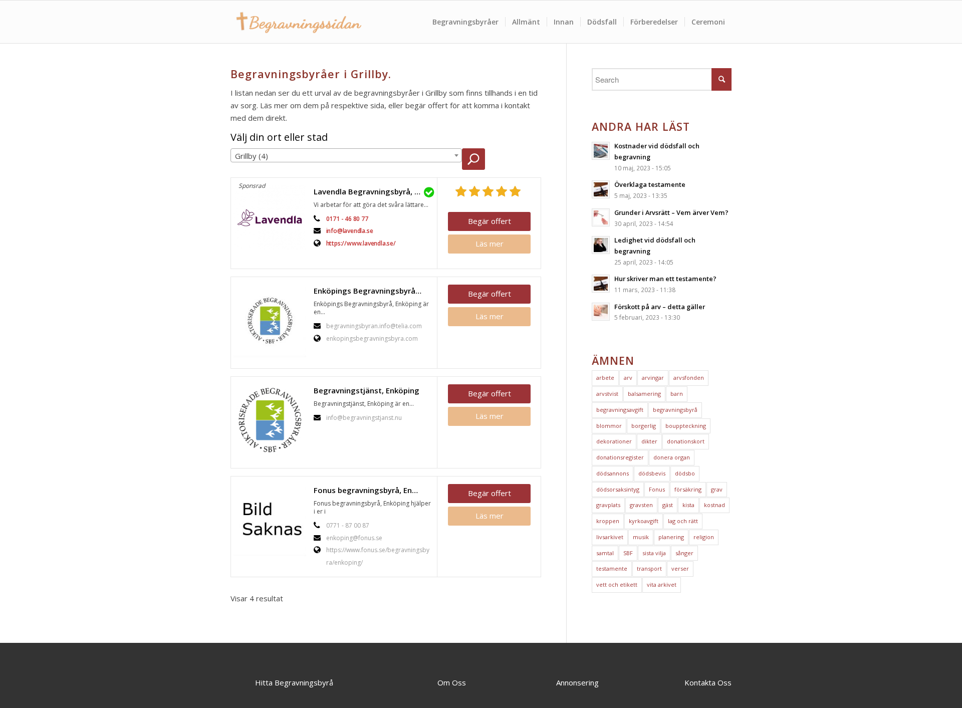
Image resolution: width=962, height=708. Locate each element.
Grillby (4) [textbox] (251, 156)
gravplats (608, 505)
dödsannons (612, 473)
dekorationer (614, 441)
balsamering (644, 393)
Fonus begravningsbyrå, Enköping (373, 490)
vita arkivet (661, 584)
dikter (649, 441)
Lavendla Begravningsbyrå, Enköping (373, 191)
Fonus (657, 489)
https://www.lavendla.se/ (361, 243)
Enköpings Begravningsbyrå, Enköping (373, 291)
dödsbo (685, 473)
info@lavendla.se (349, 230)
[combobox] (346, 155)
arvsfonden (688, 377)
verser (680, 568)
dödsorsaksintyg (617, 489)
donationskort (685, 441)
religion (703, 537)
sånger (684, 553)
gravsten (641, 505)
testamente (611, 568)
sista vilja (654, 553)
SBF (628, 553)
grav (717, 489)
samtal (605, 553)
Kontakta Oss (708, 682)
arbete (605, 377)
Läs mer (489, 244)
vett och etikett (616, 584)
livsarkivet (609, 537)
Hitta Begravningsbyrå (294, 682)
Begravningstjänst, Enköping (366, 390)
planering (671, 537)
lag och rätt (683, 521)
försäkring (687, 489)
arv (628, 377)
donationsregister (620, 457)
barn (676, 393)
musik (641, 537)
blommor (609, 425)
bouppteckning (685, 425)
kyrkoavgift (643, 521)
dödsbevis (651, 473)
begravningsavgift (619, 409)
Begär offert (489, 221)
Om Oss (451, 682)
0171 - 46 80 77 (347, 218)
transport (649, 568)
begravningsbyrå (675, 409)
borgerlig (643, 425)
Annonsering (577, 682)
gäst (667, 505)
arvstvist (607, 393)
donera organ (671, 457)
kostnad (714, 505)
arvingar (653, 377)
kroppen (607, 521)
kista (688, 505)
